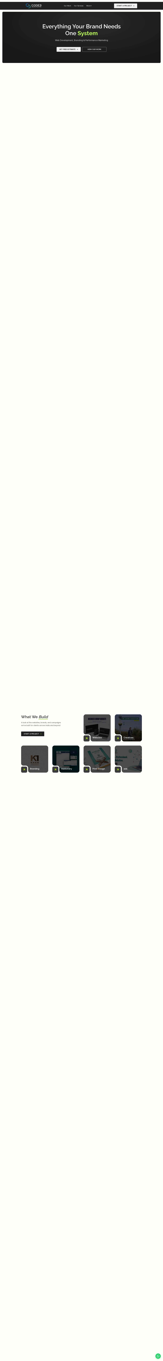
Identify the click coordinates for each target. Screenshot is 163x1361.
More (88, 6)
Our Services (78, 6)
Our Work (67, 6)
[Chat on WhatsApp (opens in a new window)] (158, 1356)
